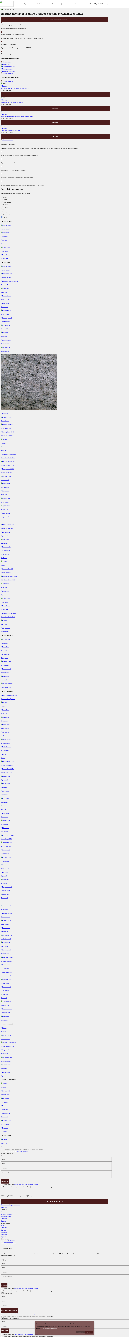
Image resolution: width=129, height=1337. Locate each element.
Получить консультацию (9, 1310)
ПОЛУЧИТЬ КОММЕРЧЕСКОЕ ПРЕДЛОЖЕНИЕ (54, 19)
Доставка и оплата (6, 1214)
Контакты (4, 1218)
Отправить (4, 1331)
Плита (3, 1225)
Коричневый (7, 202)
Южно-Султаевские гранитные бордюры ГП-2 (15, 88)
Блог (2, 1212)
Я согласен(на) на (20, 1184)
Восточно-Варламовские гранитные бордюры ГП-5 (17, 116)
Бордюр (3, 1230)
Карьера (3, 1221)
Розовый (5, 212)
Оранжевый (6, 215)
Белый (5, 197)
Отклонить (80, 1332)
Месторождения (6, 1216)
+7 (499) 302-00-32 (98, 4)
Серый (5, 199)
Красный (5, 210)
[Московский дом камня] (7, 4)
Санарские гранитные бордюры (10, 130)
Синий (5, 217)
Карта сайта (4, 1207)
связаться (4, 1181)
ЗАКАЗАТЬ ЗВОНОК (54, 1201)
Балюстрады (4, 1234)
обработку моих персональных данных (26, 1184)
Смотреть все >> (7, 62)
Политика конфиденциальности (10, 1205)
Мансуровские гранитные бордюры (12, 102)
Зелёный (5, 204)
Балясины (4, 1232)
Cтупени (3, 1236)
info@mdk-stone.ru (8, 1242)
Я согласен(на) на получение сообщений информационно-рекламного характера (28, 1187)
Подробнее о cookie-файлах (50, 1328)
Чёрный (5, 207)
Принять (89, 1332)
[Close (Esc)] (2, 1260)
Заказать (4, 1285)
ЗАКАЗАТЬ (55, 94)
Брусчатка (4, 1227)
